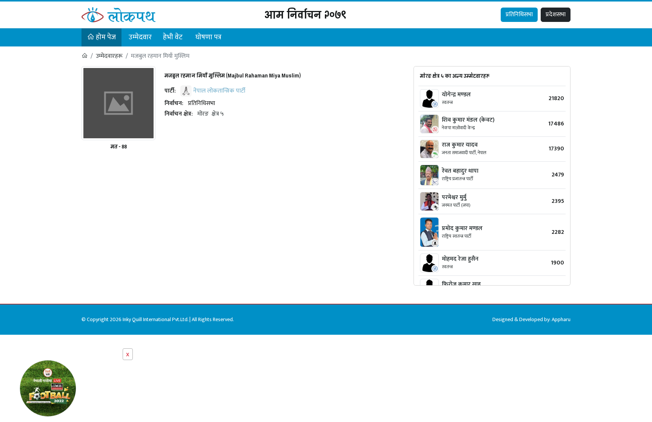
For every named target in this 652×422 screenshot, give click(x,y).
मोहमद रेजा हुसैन (460, 259)
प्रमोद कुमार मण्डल (462, 228)
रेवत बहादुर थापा (460, 171)
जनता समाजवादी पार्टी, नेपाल (464, 152)
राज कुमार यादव (460, 145)
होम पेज (105, 37)
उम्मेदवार (140, 37)
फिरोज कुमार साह (461, 284)
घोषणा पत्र (208, 37)
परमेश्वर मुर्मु (454, 197)
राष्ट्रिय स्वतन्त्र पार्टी (456, 236)
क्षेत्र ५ (218, 114)
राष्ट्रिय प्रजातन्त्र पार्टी (457, 178)
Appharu (561, 319)
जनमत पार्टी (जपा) (456, 205)
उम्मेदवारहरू (109, 56)
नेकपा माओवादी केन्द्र (458, 127)
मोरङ (203, 114)
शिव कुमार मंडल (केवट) (468, 120)
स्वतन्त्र (447, 102)
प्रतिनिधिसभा (519, 14)
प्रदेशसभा (556, 14)
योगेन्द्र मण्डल (456, 95)
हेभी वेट (173, 37)
